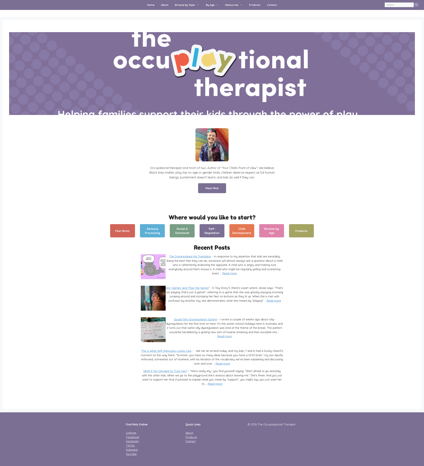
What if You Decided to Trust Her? (165, 371)
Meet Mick (212, 188)
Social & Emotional (182, 231)
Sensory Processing (152, 231)
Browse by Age (271, 231)
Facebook (132, 437)
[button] (199, 5)
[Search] (416, 4)
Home (150, 4)
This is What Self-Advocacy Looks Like (166, 351)
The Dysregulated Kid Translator (190, 256)
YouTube (131, 454)
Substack (132, 449)
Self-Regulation (212, 231)
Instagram (132, 441)
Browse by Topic (185, 4)
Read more (229, 273)
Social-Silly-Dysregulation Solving (195, 319)
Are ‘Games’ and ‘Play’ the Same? (187, 288)
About (164, 4)
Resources (231, 4)
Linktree (131, 433)
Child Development (241, 231)
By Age (210, 4)
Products (254, 4)
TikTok (130, 445)
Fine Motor (122, 231)
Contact (272, 4)
